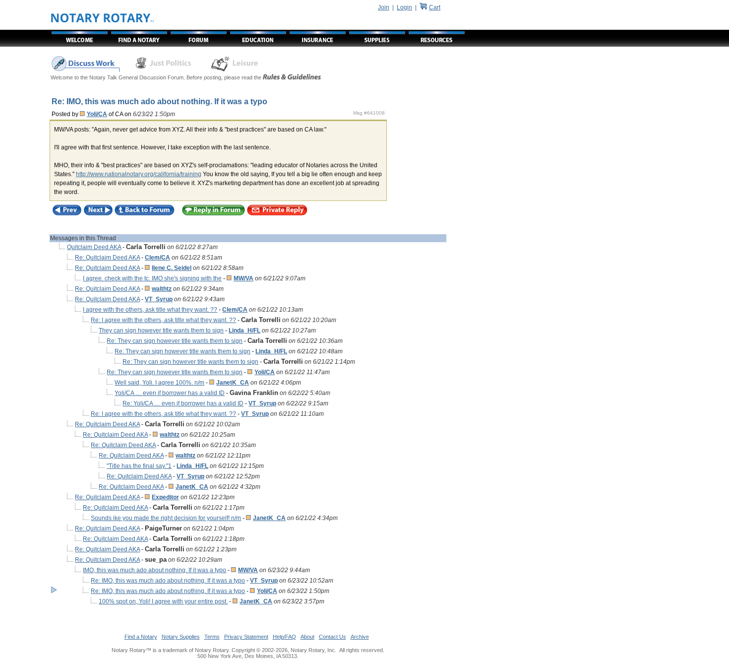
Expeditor (165, 497)
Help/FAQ (284, 637)
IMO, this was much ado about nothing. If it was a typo (154, 570)
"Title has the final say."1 (139, 465)
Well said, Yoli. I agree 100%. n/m (159, 382)
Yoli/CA (97, 114)
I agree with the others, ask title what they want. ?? (150, 309)
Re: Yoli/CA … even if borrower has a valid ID (182, 403)
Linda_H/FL (244, 330)
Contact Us (332, 637)
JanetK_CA (232, 382)
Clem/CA (157, 257)
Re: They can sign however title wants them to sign (175, 340)
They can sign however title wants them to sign (161, 330)
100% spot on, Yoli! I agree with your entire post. (163, 601)
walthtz (162, 288)
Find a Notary (140, 637)
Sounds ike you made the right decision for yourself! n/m (166, 518)
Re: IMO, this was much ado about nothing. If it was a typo (168, 580)
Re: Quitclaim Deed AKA (107, 257)
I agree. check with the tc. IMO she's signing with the (152, 278)
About (307, 637)
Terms (212, 637)
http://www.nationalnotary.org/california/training (138, 174)
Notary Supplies (181, 637)
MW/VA (243, 278)
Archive (360, 637)
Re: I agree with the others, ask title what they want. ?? (163, 320)
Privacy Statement (246, 637)
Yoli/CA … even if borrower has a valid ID (170, 393)
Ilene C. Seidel (171, 267)
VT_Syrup (159, 299)
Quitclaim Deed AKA (94, 247)
